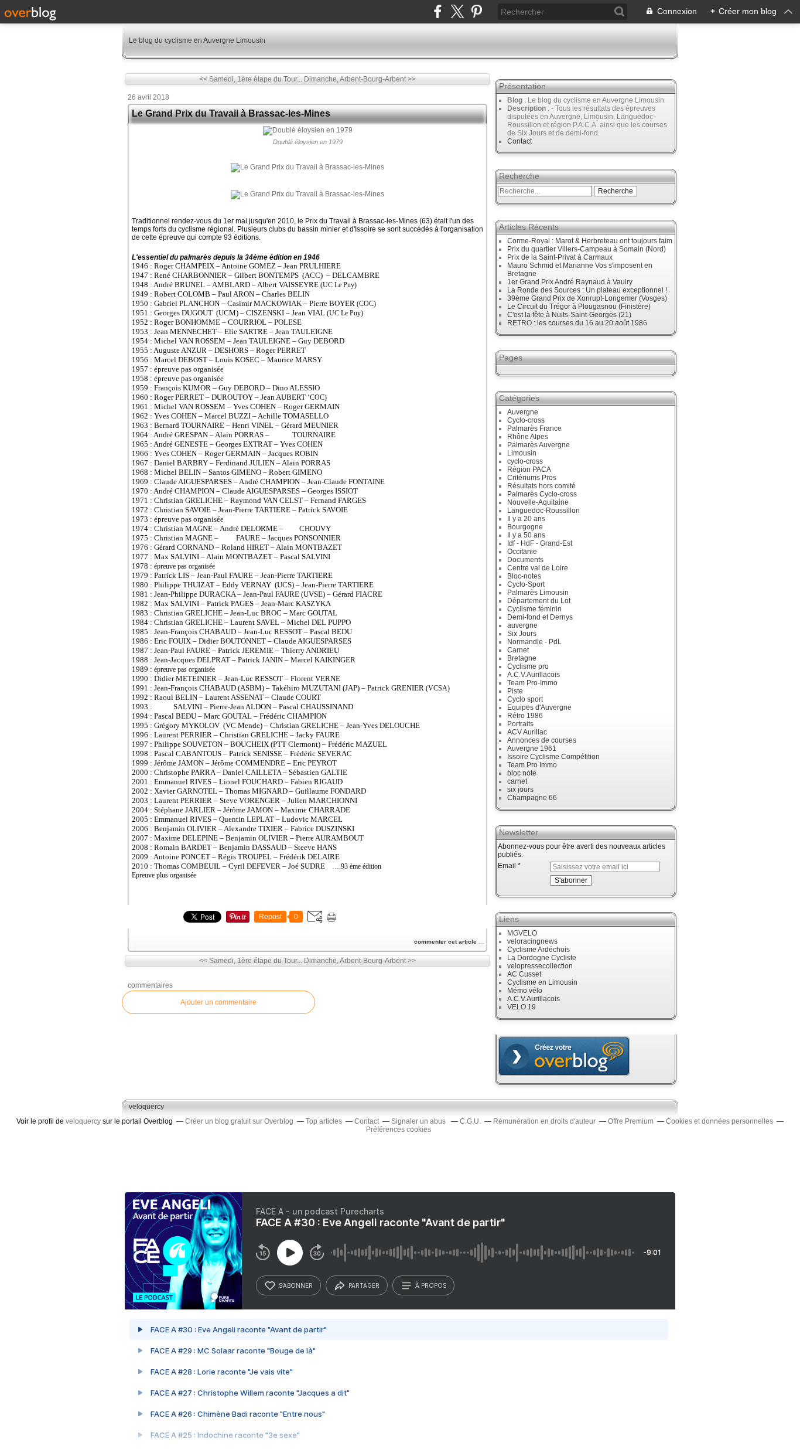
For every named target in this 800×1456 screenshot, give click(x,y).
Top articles (324, 1121)
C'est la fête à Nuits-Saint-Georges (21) (569, 315)
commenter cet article (446, 941)
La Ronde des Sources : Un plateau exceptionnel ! (587, 290)
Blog (514, 100)
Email (507, 866)
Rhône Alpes (527, 437)
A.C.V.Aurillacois (533, 675)
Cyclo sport (525, 699)
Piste (515, 691)
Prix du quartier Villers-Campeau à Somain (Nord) (586, 249)
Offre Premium (631, 1121)
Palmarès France (534, 428)
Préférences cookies (398, 1129)
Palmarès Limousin (538, 592)
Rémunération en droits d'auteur (544, 1121)
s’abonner (296, 1285)
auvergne (522, 625)
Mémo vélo (524, 990)
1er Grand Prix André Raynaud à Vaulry (570, 282)
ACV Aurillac (527, 732)
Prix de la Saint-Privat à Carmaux (560, 257)
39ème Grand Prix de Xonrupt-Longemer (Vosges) (587, 298)
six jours (520, 789)
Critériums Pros (531, 478)
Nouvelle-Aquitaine (538, 502)
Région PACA (529, 469)
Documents (525, 560)
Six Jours (521, 634)
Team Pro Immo (532, 765)
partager (364, 1285)
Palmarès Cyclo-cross (542, 494)
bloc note (521, 773)
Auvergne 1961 (531, 748)
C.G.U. (470, 1121)
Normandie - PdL (534, 642)
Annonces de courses (541, 740)
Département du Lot (538, 601)
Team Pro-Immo (532, 683)
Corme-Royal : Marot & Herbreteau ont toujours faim (589, 241)
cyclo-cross (525, 461)
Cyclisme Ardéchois (538, 949)
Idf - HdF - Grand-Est (539, 543)
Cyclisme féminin (534, 609)
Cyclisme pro (528, 666)
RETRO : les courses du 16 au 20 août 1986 (577, 323)
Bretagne (521, 658)
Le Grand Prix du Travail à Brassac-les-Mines (231, 113)
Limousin (521, 453)
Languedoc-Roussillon (543, 510)
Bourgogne (525, 527)
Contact (519, 141)
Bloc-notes (524, 576)
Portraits (520, 724)
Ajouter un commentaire (218, 1002)
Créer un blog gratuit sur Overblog (239, 1121)
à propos (430, 1285)
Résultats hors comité (541, 486)
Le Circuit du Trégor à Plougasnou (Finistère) (579, 306)
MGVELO (522, 933)
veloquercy (146, 1107)
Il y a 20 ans (526, 519)
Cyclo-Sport (526, 584)
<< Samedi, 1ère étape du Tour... (250, 79)
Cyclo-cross (526, 420)
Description (527, 108)
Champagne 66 (532, 798)
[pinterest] (476, 11)
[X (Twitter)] (457, 11)
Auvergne (522, 412)
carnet (517, 781)
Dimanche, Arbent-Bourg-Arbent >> (360, 79)
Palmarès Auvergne (538, 445)
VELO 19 (521, 1007)
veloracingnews (532, 941)
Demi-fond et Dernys (540, 617)
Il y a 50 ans (526, 535)
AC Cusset (524, 974)
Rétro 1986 (525, 716)
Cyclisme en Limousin (542, 982)
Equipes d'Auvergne (539, 707)
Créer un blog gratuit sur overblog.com (564, 1056)
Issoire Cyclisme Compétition (553, 757)
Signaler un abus (419, 1121)
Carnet (518, 650)
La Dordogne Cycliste (541, 958)
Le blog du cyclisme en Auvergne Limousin (197, 40)
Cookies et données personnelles (719, 1121)
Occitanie (522, 551)
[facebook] (437, 11)
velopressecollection (540, 966)
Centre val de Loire (537, 568)
